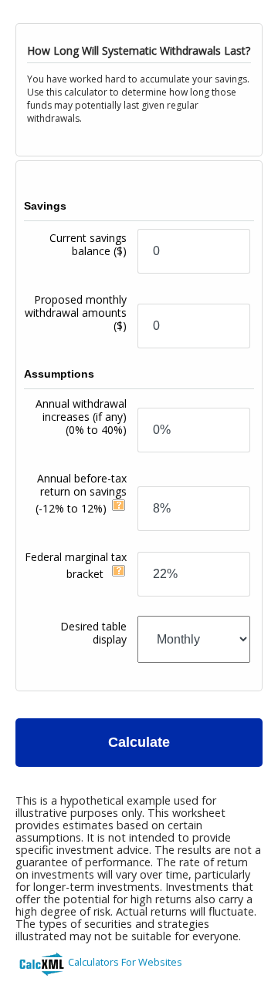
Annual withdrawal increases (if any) (81, 416)
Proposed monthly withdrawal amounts (76, 312)
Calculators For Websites (125, 962)
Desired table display (93, 633)
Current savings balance (88, 244)
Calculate (139, 742)
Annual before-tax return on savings (81, 493)
